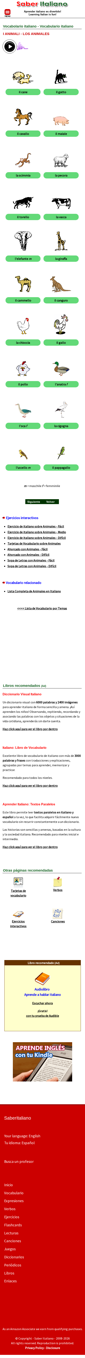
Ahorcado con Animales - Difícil (28, 555)
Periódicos (12, 1265)
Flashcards (13, 1225)
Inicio (8, 1185)
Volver (50, 501)
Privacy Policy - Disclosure (42, 1348)
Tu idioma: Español (19, 1142)
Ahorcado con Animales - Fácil (28, 549)
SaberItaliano (17, 1118)
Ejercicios (11, 1217)
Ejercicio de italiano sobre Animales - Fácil (36, 526)
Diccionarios (14, 1257)
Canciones (58, 921)
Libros (9, 1273)
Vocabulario (14, 1193)
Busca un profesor (19, 1161)
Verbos (57, 890)
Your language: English (22, 1136)
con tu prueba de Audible (42, 1016)
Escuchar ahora (42, 1003)
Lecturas (11, 1233)
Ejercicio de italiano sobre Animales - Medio (37, 532)
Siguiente (33, 501)
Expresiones (14, 1200)
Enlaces (10, 1281)
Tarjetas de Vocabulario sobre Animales (34, 543)
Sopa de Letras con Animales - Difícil (32, 566)
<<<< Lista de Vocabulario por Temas (42, 608)
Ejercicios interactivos (18, 923)
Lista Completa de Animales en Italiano (34, 591)
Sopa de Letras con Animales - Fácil (31, 560)
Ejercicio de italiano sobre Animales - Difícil (37, 538)
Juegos (10, 1249)
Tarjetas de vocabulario (18, 893)
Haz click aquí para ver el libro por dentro (30, 729)
